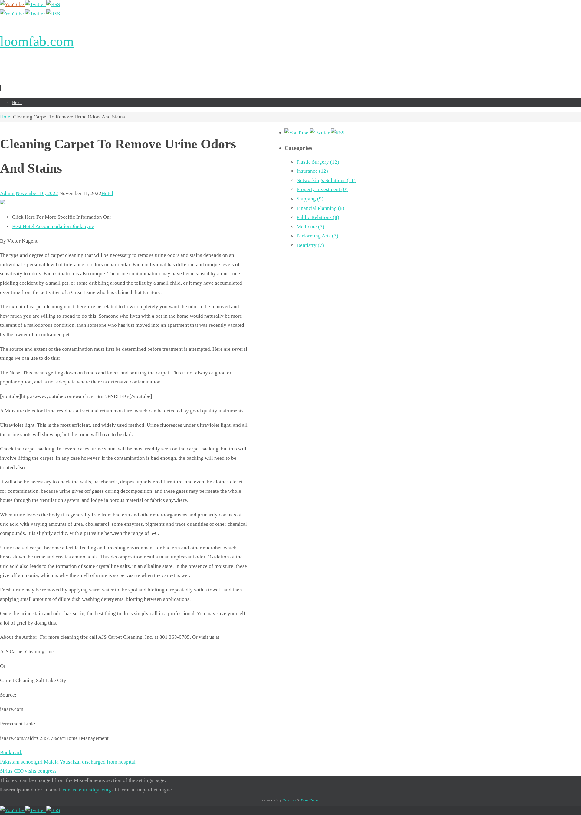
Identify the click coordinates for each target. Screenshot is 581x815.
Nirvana (289, 800)
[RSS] (53, 4)
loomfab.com (37, 41)
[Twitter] (35, 4)
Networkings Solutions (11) (326, 180)
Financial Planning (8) (320, 208)
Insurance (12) (312, 171)
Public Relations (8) (318, 217)
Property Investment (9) (322, 189)
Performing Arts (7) (317, 236)
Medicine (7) (310, 227)
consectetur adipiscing (87, 790)
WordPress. (310, 800)
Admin (7, 193)
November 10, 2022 (37, 193)
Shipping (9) (310, 199)
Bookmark (11, 752)
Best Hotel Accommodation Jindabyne (53, 226)
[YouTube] (12, 4)
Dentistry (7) (310, 245)
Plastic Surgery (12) (318, 162)
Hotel (6, 117)
